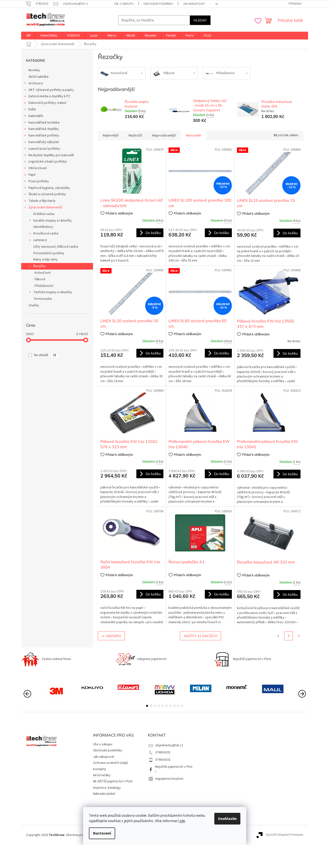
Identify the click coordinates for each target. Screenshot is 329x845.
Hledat (200, 20)
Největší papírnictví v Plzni (173, 769)
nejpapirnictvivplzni (169, 778)
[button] (147, 706)
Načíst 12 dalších (200, 636)
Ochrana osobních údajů (110, 762)
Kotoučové (43, 272)
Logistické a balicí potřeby (47, 161)
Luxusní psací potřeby (44, 148)
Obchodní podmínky (158, 4)
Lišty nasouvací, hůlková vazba (55, 246)
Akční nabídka (38, 76)
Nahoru (113, 636)
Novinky (34, 70)
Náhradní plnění (104, 793)
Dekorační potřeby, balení (47, 102)
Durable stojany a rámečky (52, 220)
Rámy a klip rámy (45, 259)
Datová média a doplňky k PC (49, 96)
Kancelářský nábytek (43, 142)
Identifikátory (43, 226)
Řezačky (39, 266)
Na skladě (45, 355)
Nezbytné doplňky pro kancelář (51, 155)
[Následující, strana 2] (288, 635)
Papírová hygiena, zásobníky (49, 187)
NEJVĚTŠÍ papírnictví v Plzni (112, 781)
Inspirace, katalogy (107, 787)
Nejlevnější (111, 135)
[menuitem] (28, 35)
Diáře (32, 109)
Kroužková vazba (45, 233)
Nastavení (102, 833)
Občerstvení (37, 168)
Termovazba (42, 298)
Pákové (40, 279)
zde (182, 821)
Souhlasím (227, 818)
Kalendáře (35, 116)
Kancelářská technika (43, 122)
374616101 (162, 752)
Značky (33, 305)
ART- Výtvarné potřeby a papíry (51, 89)
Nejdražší (135, 135)
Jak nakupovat (194, 4)
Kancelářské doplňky (43, 128)
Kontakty (99, 769)
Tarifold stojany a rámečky (52, 292)
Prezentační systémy (48, 253)
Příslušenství (44, 285)
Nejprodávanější (164, 135)
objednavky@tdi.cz (169, 745)
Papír (32, 174)
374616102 (162, 759)
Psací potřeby (38, 181)
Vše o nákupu (124, 4)
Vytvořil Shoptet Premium (284, 835)
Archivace (35, 83)
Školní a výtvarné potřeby (47, 194)
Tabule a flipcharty (42, 200)
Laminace (40, 240)
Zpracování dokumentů (45, 207)
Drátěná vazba (43, 214)
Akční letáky (102, 775)
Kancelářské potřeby (43, 135)
